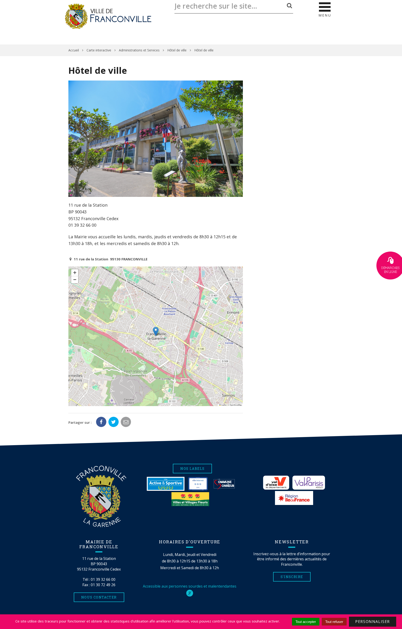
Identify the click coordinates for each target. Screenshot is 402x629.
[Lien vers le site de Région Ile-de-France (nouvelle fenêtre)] (294, 498)
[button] (156, 331)
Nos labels (192, 468)
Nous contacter (99, 597)
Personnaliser (372, 621)
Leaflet (223, 405)
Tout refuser (334, 622)
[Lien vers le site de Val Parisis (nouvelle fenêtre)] (308, 483)
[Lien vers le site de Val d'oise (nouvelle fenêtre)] (276, 483)
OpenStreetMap (236, 405)
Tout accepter (305, 622)
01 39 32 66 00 (103, 579)
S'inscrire (292, 577)
